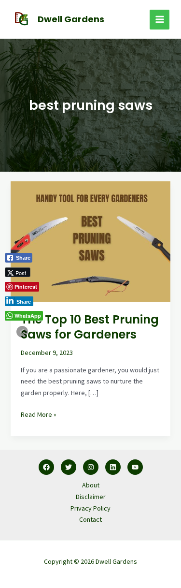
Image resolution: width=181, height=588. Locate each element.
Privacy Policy (90, 508)
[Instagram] (90, 467)
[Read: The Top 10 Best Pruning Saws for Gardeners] (91, 240)
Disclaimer (91, 496)
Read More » (38, 414)
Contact (90, 519)
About (90, 485)
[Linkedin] (113, 467)
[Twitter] (68, 467)
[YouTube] (135, 467)
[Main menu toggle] (159, 19)
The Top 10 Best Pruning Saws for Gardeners (90, 326)
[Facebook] (46, 467)
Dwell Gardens (71, 19)
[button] (22, 332)
